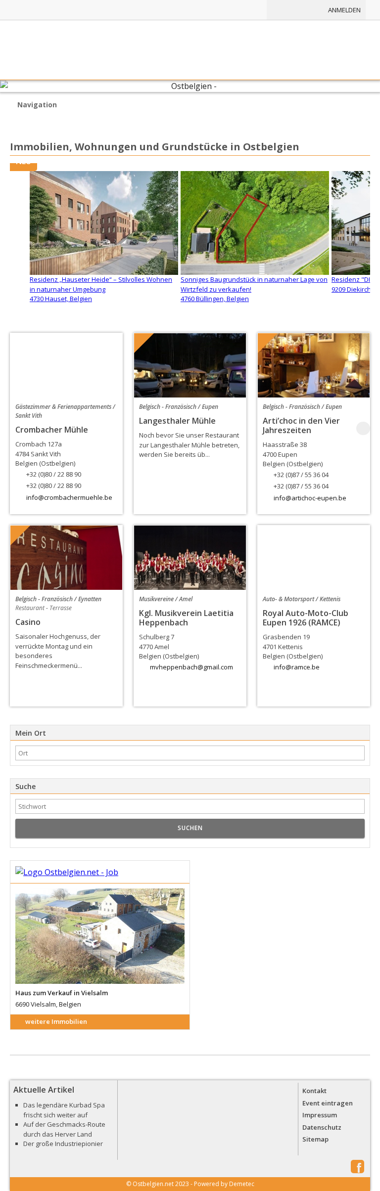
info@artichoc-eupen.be (310, 497)
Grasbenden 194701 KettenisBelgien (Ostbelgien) (293, 646)
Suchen (190, 828)
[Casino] (66, 558)
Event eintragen (327, 1103)
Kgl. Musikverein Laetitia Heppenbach (186, 618)
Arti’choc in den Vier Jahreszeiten (301, 425)
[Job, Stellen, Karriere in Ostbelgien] (238, 10)
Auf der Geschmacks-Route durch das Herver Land (64, 1129)
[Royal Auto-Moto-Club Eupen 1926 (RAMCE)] (314, 558)
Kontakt (314, 1090)
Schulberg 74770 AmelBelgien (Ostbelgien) (169, 646)
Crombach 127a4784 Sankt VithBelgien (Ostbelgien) (48, 465)
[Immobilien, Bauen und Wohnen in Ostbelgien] (186, 10)
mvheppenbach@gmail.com (191, 666)
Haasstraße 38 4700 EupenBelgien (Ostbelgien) (296, 465)
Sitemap (315, 1139)
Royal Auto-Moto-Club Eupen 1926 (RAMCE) (305, 618)
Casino (28, 622)
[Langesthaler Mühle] (190, 365)
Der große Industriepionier (63, 1143)
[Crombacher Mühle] (66, 365)
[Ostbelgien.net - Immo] (100, 872)
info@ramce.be (297, 666)
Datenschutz (321, 1127)
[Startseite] (190, 50)
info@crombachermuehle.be (69, 497)
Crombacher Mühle (51, 429)
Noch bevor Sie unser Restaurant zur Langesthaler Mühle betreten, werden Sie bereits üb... (189, 445)
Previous (17, 428)
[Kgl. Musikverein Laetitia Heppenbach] (190, 558)
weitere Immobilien (56, 1021)
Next (363, 428)
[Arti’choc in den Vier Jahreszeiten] (314, 365)
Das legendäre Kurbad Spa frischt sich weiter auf (64, 1110)
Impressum (319, 1114)
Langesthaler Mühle (177, 420)
